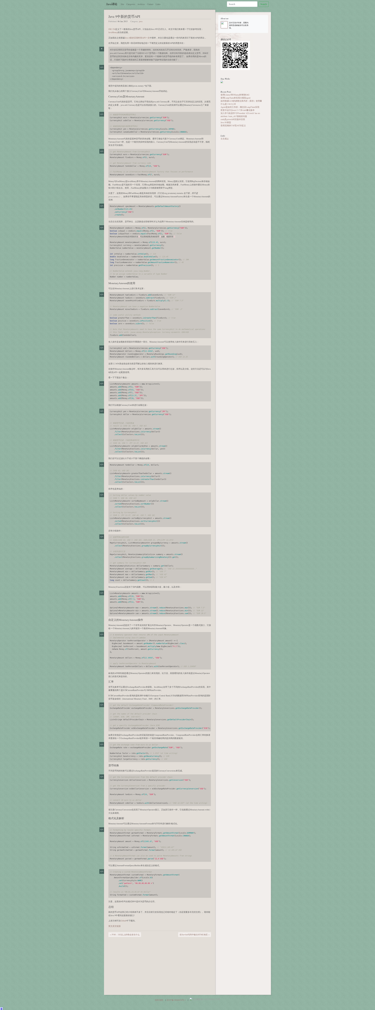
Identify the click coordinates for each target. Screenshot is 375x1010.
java (140, 21)
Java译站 (111, 4)
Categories (130, 4)
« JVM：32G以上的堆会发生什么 (125, 934)
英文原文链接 (114, 926)
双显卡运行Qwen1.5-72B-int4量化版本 (238, 110)
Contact (150, 4)
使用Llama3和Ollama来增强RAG (235, 94)
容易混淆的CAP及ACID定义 (233, 125)
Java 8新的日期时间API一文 (137, 37)
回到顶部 (159, 1000)
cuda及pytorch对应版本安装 (233, 119)
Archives (141, 4)
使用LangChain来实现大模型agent (235, 97)
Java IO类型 (226, 122)
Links (158, 4)
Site (122, 4)
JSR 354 (111, 29)
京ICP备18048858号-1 (176, 1000)
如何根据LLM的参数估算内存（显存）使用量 (241, 100)
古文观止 (225, 138)
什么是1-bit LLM (228, 104)
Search (263, 4)
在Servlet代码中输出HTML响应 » (194, 934)
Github (123, 920)
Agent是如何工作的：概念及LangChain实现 (240, 107)
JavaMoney (113, 32)
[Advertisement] (133, 961)
